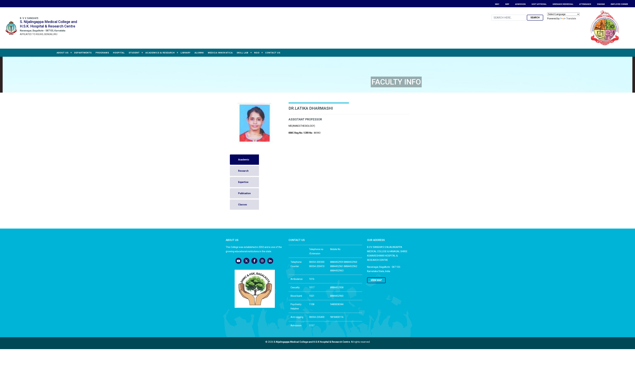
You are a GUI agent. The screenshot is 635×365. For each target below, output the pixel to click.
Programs (102, 52)
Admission (520, 4)
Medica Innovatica (220, 52)
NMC (497, 4)
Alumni (199, 52)
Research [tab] (243, 171)
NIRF (507, 4)
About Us (62, 52)
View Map (376, 280)
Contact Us (272, 52)
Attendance (585, 4)
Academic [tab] (243, 159)
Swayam (601, 4)
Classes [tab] (242, 204)
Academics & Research (160, 52)
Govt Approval (539, 4)
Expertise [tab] (243, 182)
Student (134, 52)
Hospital (119, 52)
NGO (256, 52)
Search (535, 17)
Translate (571, 18)
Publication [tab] (244, 193)
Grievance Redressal (562, 4)
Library (185, 52)
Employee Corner (619, 4)
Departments (83, 52)
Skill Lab (242, 52)
